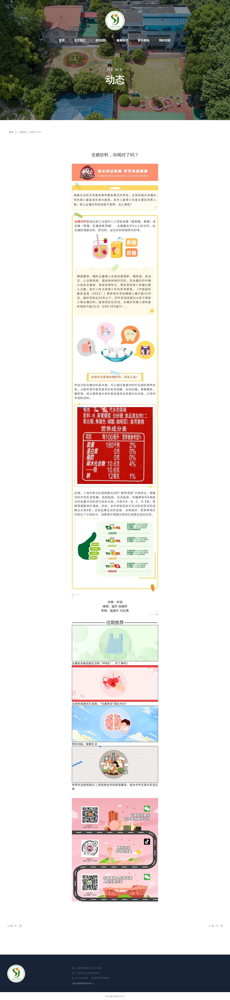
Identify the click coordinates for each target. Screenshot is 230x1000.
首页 (11, 132)
